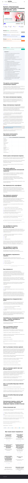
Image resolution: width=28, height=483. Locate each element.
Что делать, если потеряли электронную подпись (12, 53)
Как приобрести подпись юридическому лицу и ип (12, 64)
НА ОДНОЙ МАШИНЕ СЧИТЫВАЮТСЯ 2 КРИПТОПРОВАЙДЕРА (8, 435)
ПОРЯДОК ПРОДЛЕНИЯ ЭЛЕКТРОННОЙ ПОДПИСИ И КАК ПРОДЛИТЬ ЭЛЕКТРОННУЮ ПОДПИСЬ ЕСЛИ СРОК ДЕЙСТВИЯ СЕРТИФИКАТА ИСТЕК (8, 458)
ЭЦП (4, 23)
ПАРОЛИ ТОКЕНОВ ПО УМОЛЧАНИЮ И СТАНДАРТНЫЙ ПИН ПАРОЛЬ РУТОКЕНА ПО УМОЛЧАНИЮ (19, 436)
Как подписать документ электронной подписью (12, 62)
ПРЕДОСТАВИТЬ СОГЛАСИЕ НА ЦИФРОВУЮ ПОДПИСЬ (20, 467)
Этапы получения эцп (8, 79)
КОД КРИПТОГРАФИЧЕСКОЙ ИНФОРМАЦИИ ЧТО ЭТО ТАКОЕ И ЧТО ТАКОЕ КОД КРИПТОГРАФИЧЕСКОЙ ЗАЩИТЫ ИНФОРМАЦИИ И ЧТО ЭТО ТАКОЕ (19, 446)
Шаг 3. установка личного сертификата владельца (12, 71)
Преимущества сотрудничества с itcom (11, 68)
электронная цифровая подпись (8, 423)
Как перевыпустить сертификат (9, 61)
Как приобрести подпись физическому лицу (11, 63)
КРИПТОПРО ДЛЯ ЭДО (8, 467)
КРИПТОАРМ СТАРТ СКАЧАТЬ (20, 457)
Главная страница (5, 4)
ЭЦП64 (10, 1)
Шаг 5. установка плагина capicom (10, 72)
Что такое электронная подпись (9, 54)
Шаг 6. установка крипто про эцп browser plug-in (12, 73)
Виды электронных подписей (9, 55)
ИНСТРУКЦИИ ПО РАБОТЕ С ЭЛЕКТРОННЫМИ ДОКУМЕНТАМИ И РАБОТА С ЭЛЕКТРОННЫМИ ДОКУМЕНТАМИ (8, 446)
